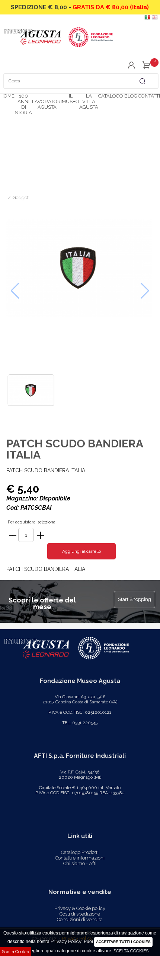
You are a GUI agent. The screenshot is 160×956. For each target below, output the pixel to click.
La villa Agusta (88, 101)
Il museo (70, 98)
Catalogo (110, 96)
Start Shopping (134, 599)
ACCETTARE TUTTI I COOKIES (123, 942)
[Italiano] (147, 19)
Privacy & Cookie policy (79, 908)
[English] (155, 19)
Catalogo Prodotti (80, 852)
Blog (130, 96)
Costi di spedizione (80, 914)
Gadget (21, 197)
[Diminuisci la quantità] (12, 535)
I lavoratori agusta (47, 101)
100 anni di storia (23, 104)
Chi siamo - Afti (79, 863)
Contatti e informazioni (80, 858)
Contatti (149, 96)
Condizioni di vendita (80, 919)
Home (7, 96)
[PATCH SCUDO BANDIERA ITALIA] (80, 269)
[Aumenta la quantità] (40, 535)
